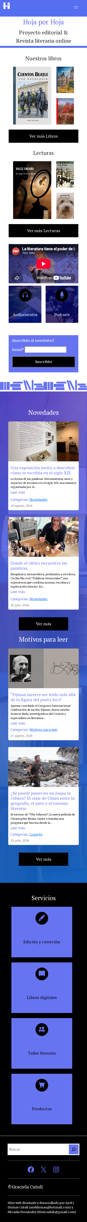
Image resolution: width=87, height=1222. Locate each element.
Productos (42, 1109)
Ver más (43, 624)
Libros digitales (42, 997)
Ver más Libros (43, 136)
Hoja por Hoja (43, 21)
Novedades (39, 499)
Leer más (18, 492)
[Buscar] (74, 1149)
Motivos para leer (44, 729)
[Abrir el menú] (76, 7)
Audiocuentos (25, 314)
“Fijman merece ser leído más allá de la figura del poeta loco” (43, 697)
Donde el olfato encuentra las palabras (39, 566)
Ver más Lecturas (43, 230)
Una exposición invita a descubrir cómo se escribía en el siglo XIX (43, 470)
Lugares (36, 834)
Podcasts (62, 314)
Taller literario (42, 1053)
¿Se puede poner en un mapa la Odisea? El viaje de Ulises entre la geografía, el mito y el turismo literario (43, 801)
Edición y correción (41, 942)
